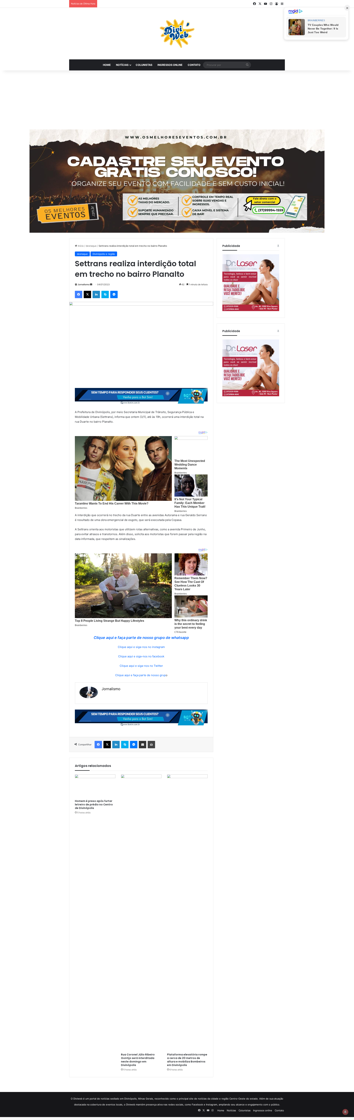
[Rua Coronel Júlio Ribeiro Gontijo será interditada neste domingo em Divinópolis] (141, 912)
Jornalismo (83, 284)
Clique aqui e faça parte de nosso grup (140, 675)
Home (107, 64)
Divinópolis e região (104, 253)
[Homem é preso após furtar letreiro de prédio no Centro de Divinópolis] (95, 785)
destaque (91, 245)
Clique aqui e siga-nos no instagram (141, 647)
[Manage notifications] (345, 1112)
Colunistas (144, 64)
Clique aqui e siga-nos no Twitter (141, 666)
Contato (194, 64)
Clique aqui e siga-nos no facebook (141, 656)
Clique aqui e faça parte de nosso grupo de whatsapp (141, 637)
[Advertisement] (177, 100)
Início (80, 245)
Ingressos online (170, 64)
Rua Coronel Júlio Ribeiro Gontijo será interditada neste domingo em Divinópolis (138, 1060)
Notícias (122, 64)
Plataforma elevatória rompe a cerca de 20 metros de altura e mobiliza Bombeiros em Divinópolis (187, 1060)
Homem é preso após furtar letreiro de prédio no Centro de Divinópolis (94, 804)
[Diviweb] (177, 33)
